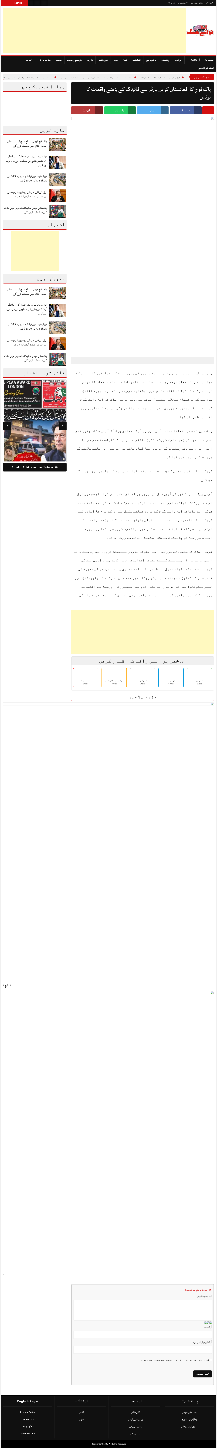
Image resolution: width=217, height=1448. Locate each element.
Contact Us (28, 1419)
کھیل (125, 59)
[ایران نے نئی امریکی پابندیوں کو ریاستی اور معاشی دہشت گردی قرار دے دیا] (57, 195)
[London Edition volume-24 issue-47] (35, 420)
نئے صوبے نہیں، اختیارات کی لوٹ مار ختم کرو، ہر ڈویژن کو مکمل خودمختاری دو (121, 77)
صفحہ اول (209, 59)
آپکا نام (208, 1327)
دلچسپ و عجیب (74, 59)
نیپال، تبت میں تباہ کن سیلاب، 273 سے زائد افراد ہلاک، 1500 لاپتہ (27, 178)
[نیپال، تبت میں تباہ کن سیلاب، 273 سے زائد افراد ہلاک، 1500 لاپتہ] (57, 179)
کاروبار (90, 59)
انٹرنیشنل (136, 59)
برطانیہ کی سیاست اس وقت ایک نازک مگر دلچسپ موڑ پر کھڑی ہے (49, 77)
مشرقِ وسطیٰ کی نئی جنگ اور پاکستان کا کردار (184, 77)
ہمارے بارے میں (183, 2)
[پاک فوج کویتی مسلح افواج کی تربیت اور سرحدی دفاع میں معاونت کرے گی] (57, 145)
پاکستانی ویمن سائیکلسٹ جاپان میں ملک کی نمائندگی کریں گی (25, 210)
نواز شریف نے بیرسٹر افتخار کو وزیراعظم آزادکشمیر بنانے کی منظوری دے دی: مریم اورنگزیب (26, 161)
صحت (59, 59)
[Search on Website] (31, 3)
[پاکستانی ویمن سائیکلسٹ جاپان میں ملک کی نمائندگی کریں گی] (57, 211)
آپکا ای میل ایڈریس (202, 1342)
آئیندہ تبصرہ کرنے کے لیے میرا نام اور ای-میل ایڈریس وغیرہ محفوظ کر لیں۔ (174, 1360)
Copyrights (28, 1426)
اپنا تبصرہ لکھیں (204, 1296)
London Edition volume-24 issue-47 (35, 467)
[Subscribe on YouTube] (44, 3)
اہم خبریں (178, 59)
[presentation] (63, 426)
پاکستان (165, 59)
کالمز (81, 1412)
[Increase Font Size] (81, 360)
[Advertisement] (94, 30)
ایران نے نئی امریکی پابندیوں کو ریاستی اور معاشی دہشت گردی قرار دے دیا (27, 194)
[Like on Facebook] (37, 3)
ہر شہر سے (151, 59)
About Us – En (27, 1433)
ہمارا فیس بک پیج (189, 1419)
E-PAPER (16, 3)
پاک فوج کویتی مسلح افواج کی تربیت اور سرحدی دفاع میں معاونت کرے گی (27, 144)
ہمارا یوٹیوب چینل (189, 1412)
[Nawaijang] (200, 31)
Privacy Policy (27, 1412)
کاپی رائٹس (209, 2)
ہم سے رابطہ (171, 2)
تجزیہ (28, 59)
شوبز (115, 59)
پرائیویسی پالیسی (197, 2)
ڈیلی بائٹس (103, 59)
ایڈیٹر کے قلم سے (206, 67)
